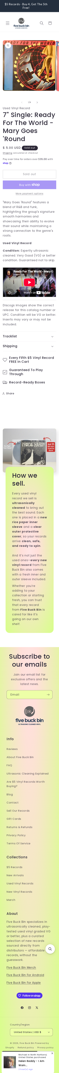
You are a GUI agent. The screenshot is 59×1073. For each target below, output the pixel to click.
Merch (11, 900)
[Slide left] (21, 102)
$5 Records (14, 867)
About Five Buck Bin (20, 757)
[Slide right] (37, 102)
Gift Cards (14, 819)
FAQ (9, 765)
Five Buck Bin (27, 1043)
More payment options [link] (29, 193)
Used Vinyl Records (20, 883)
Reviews (12, 749)
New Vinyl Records (19, 892)
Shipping (7, 153)
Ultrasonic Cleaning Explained (28, 773)
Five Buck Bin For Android (25, 975)
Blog (10, 794)
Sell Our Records (18, 811)
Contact (13, 802)
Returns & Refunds (19, 827)
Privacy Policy (16, 835)
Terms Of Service (18, 843)
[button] (7, 23)
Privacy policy (45, 1047)
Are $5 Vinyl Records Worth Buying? (26, 784)
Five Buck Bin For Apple (24, 983)
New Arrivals (15, 875)
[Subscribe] (48, 694)
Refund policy (26, 1047)
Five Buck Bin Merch (21, 967)
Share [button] (10, 393)
